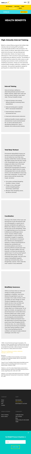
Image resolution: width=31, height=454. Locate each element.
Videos (20, 8)
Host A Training (4, 414)
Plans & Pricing (19, 401)
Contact (3, 405)
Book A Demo (4, 416)
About (2, 400)
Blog (17, 418)
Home (5, 2)
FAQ (2, 403)
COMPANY (3, 397)
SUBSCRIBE (15, 446)
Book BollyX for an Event (21, 403)
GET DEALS (24, 12)
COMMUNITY (19, 411)
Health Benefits (13, 8)
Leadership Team (19, 414)
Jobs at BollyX (19, 416)
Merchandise (18, 400)
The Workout (9, 6)
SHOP (17, 397)
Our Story (16, 6)
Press (22, 6)
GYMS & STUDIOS (5, 411)
